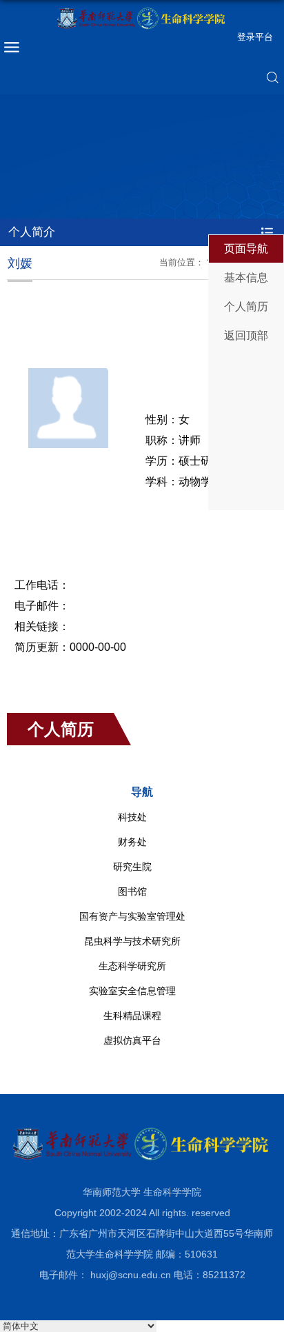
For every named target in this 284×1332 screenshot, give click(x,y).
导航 (142, 792)
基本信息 (246, 277)
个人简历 (246, 306)
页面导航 (246, 248)
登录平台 (255, 37)
